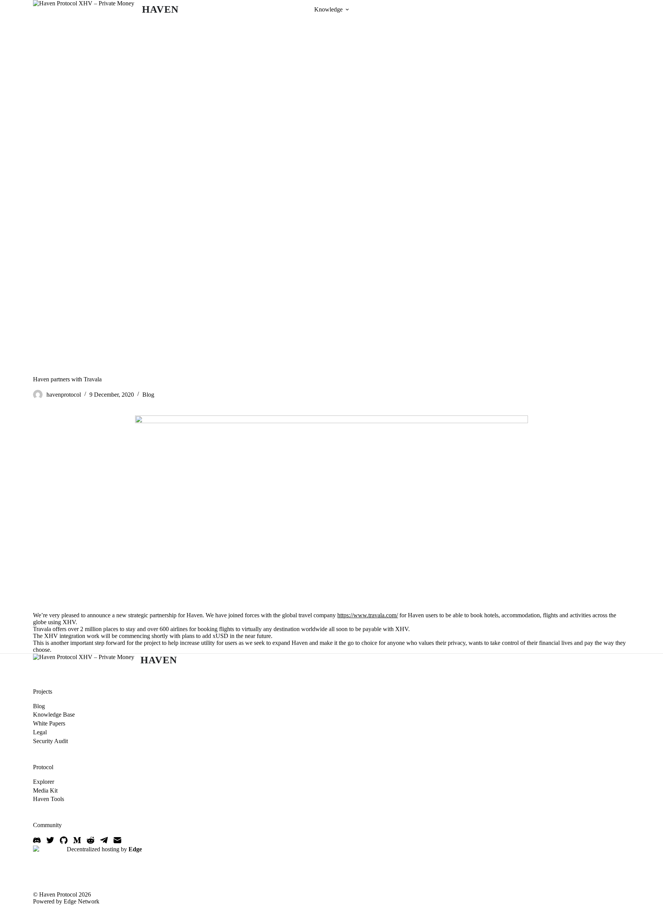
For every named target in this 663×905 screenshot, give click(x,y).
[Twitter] (50, 840)
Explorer (43, 781)
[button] (347, 9)
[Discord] (37, 840)
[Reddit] (90, 840)
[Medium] (77, 840)
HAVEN (160, 9)
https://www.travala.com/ (367, 615)
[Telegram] (104, 840)
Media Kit (45, 790)
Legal (40, 732)
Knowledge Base (54, 714)
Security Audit (50, 741)
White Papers (49, 723)
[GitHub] (64, 840)
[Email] (117, 840)
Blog (148, 394)
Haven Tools (48, 799)
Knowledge (328, 9)
